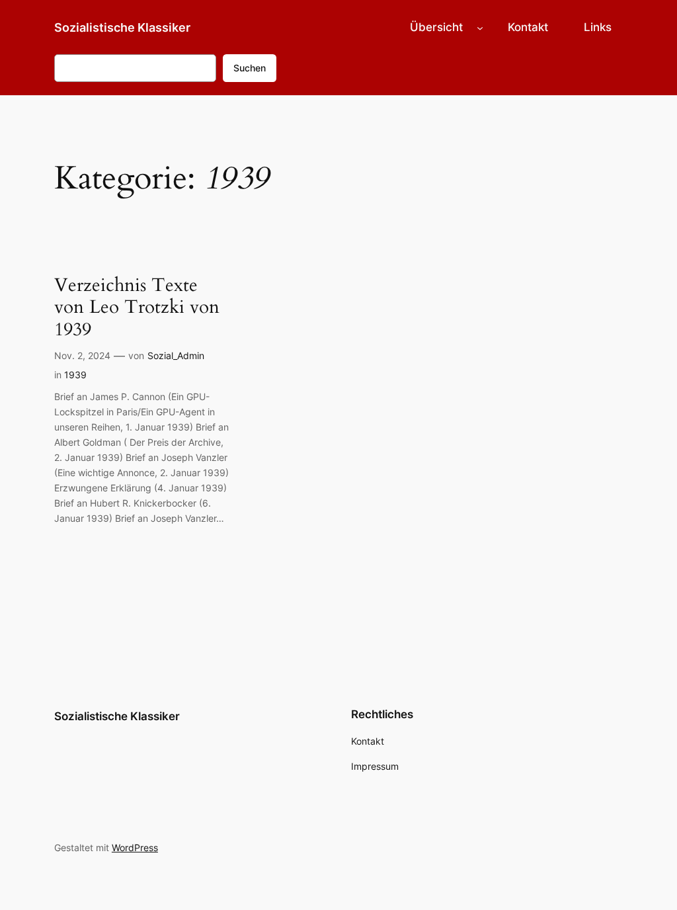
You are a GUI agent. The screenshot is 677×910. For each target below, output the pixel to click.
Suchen (249, 67)
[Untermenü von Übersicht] (480, 27)
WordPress (135, 847)
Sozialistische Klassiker (122, 27)
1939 (75, 374)
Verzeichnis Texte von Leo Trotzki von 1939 (136, 307)
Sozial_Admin (175, 355)
